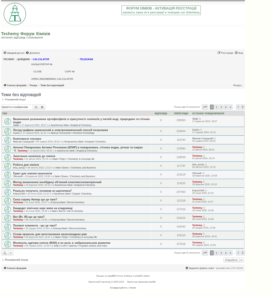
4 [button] (226, 107)
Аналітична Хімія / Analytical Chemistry (71, 125)
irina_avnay (19, 167)
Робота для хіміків (26, 164)
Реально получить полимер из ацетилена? (42, 190)
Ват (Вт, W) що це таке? (29, 216)
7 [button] (238, 107)
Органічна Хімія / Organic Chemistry (73, 193)
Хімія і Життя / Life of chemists (67, 211)
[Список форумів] (15, 13)
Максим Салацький (23, 141)
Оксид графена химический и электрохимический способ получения (60, 130)
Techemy (23, 150)
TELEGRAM (86, 59)
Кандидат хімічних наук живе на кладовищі (43, 208)
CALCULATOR (41, 59)
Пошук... (238, 85)
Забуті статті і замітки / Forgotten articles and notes (80, 245)
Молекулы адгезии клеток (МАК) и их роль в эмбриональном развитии (61, 242)
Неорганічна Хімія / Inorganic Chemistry (85, 141)
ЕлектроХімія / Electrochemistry (67, 202)
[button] (205, 107)
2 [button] (216, 107)
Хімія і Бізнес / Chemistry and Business (75, 167)
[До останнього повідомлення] (200, 118)
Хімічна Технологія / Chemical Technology (72, 133)
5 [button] (230, 107)
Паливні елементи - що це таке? (35, 225)
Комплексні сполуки (27, 138)
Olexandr (18, 176)
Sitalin (16, 125)
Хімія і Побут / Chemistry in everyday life (73, 159)
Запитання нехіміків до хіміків (34, 156)
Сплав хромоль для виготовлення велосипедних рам (50, 234)
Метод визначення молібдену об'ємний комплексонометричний (57, 182)
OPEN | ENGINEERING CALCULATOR (52, 79)
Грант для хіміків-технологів (32, 173)
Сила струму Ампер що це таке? (35, 199)
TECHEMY (8, 59)
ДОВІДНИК (23, 59)
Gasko (16, 133)
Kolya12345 (19, 193)
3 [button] (221, 107)
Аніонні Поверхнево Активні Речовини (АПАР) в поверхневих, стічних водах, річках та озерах (78, 147)
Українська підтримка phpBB (141, 282)
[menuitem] (33, 52)
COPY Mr (70, 71)
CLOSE (37, 71)
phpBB (111, 276)
